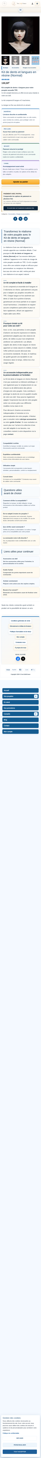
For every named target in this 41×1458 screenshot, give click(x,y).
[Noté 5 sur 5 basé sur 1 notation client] (20, 79)
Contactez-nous (20, 642)
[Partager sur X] (20, 219)
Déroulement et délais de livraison (20, 626)
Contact (6, 725)
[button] (4, 3)
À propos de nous (20, 647)
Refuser (19, 1438)
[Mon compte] (32, 3)
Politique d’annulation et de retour (20, 631)
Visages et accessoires (29, 67)
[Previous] (5, 35)
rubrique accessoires (28, 419)
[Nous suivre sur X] (23, 659)
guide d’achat (15, 422)
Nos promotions (9, 708)
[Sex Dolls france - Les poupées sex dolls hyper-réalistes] (19, 3)
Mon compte (20, 637)
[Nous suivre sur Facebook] (18, 659)
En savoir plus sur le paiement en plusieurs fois (20, 208)
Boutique (5, 67)
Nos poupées (8, 696)
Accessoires (15, 67)
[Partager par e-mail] (26, 219)
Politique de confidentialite (11, 1433)
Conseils (7, 714)
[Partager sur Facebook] (15, 219)
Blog (5, 720)
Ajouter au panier (20, 182)
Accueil (6, 690)
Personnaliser (20, 1445)
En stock (7, 702)
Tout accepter (20, 1451)
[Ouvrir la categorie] (36, 696)
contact (10, 434)
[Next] (36, 35)
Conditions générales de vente (20, 621)
